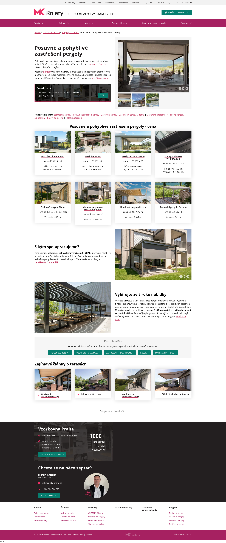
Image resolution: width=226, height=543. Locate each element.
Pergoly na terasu (70, 32)
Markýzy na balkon (96, 524)
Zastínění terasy (119, 23)
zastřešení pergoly (98, 64)
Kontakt (135, 2)
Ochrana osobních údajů (73, 535)
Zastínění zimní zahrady (154, 23)
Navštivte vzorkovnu (178, 12)
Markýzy (89, 23)
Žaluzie (62, 23)
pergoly (47, 71)
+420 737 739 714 (156, 2)
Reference (109, 2)
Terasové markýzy (96, 520)
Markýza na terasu (164, 353)
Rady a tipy (70, 2)
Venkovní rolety (40, 520)
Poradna (82, 2)
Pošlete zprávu (49, 495)
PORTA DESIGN (186, 535)
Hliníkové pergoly (175, 114)
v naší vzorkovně (100, 78)
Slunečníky (40, 117)
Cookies (89, 535)
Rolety (37, 23)
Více (102, 95)
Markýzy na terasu (156, 114)
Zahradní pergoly (176, 520)
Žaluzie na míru (68, 516)
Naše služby (96, 2)
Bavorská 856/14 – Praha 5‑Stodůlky (59, 435)
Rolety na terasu (74, 117)
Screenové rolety (59, 353)
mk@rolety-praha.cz (52, 483)
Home (38, 32)
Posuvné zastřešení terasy (86, 114)
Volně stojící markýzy (87, 353)
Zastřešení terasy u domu (131, 114)
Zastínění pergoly (176, 513)
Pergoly (184, 23)
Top (2, 541)
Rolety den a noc (41, 513)
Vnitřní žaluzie (67, 513)
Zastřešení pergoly (177, 524)
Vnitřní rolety (39, 516)
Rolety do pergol (55, 117)
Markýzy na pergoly (96, 516)
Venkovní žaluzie (68, 520)
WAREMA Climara (95, 513)
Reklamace (123, 2)
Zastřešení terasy (51, 32)
